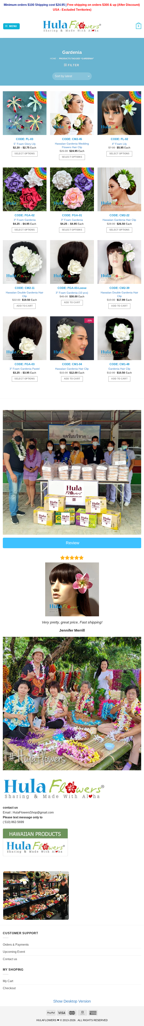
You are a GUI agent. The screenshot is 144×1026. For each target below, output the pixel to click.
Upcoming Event (14, 951)
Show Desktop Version (72, 1001)
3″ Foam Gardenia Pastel (25, 368)
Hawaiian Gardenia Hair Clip (119, 219)
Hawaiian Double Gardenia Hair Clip (24, 294)
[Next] (133, 593)
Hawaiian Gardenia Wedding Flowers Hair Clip (72, 145)
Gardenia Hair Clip (119, 368)
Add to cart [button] (24, 306)
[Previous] (10, 593)
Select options (24, 153)
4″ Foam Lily (119, 143)
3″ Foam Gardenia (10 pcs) (72, 292)
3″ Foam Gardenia (25, 219)
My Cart (8, 981)
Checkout (9, 988)
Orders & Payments (16, 944)
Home (53, 58)
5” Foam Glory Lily (25, 143)
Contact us (10, 959)
